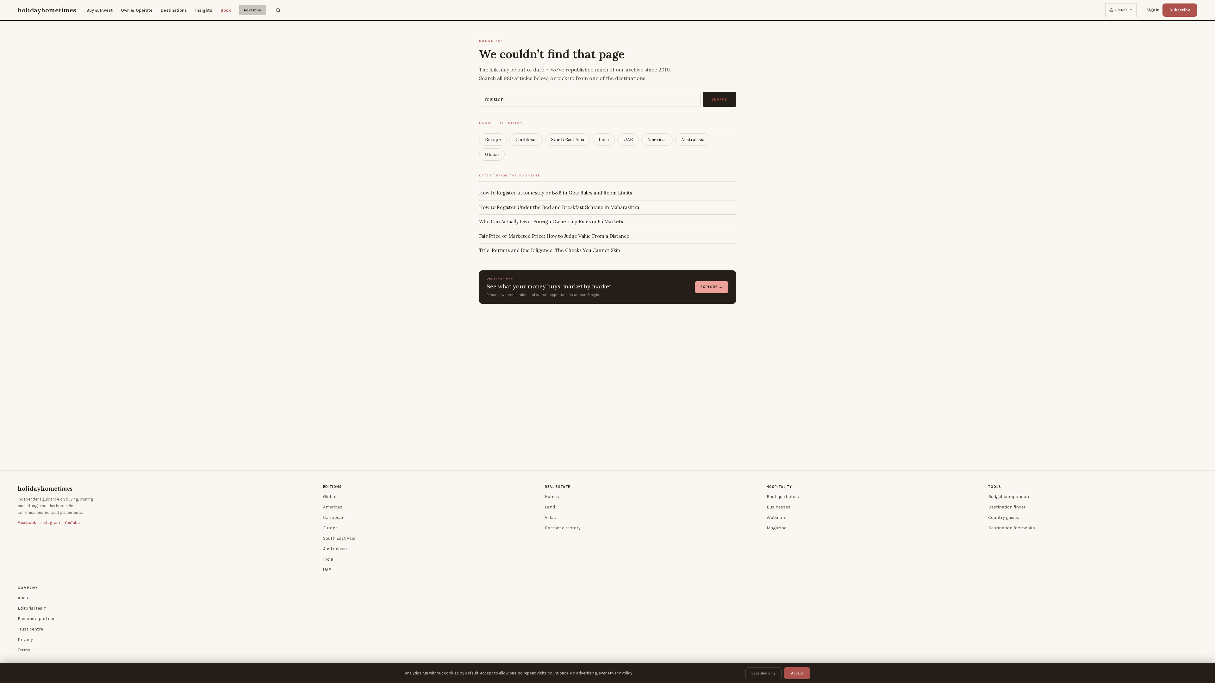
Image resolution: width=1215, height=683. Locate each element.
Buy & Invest (99, 10)
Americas (657, 139)
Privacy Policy (620, 673)
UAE (628, 139)
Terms (24, 650)
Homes (552, 496)
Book (226, 10)
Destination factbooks (1011, 528)
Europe (493, 139)
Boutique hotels (783, 496)
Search (719, 99)
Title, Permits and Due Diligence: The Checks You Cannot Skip (549, 250)
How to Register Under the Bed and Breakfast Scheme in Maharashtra (559, 207)
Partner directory (563, 528)
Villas (550, 517)
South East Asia (567, 139)
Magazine (776, 528)
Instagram (50, 522)
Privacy (25, 639)
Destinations (174, 10)
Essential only (763, 673)
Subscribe (1179, 10)
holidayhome (45, 488)
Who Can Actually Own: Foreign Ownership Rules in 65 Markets (551, 221)
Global (492, 154)
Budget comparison (1008, 496)
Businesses (778, 507)
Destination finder (1006, 507)
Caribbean (526, 139)
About (24, 597)
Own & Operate (137, 10)
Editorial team (32, 608)
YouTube (72, 522)
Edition (1123, 10)
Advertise (253, 10)
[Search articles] (278, 10)
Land (550, 507)
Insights (203, 10)
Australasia (692, 139)
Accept (797, 673)
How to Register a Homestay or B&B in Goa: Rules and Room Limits (555, 193)
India (604, 139)
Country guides (1003, 517)
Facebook (27, 522)
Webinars (777, 517)
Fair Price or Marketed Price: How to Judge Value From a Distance (554, 236)
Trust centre (30, 629)
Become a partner (36, 618)
